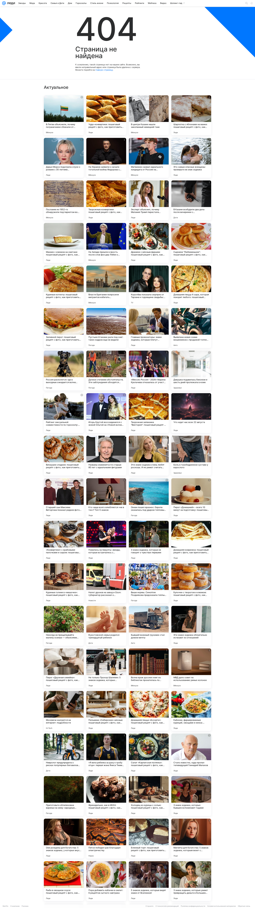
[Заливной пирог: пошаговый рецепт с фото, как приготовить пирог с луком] (64, 328)
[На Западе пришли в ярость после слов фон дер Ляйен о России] (106, 243)
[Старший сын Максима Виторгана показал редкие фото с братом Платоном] (64, 498)
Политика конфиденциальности (193, 906)
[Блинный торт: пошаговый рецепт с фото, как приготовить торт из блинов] (149, 839)
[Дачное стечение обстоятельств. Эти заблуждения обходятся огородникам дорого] (106, 371)
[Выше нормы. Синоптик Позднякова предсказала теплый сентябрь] (149, 583)
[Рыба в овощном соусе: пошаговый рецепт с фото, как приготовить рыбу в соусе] (64, 881)
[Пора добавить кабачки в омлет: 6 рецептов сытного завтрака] (106, 881)
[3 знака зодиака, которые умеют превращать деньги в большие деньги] (191, 881)
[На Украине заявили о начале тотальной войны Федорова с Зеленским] (106, 158)
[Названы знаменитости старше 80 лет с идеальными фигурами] (106, 456)
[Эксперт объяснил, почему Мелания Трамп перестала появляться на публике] (149, 200)
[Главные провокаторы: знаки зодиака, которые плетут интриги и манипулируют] (149, 328)
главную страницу (104, 70)
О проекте (149, 906)
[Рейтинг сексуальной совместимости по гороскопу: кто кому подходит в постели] (64, 413)
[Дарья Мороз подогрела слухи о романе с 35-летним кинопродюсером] (64, 158)
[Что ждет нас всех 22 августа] (191, 413)
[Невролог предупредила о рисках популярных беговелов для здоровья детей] (64, 753)
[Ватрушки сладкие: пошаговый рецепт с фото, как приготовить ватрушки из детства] (64, 456)
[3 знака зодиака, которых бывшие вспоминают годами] (191, 796)
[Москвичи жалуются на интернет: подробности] (64, 711)
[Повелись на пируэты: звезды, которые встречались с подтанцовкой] (106, 541)
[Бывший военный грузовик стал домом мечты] (149, 626)
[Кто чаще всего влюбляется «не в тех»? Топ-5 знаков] (106, 498)
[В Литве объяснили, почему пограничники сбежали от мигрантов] (64, 115)
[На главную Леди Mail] (10, 3)
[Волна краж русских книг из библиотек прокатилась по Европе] (149, 668)
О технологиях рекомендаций (167, 906)
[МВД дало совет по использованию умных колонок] (191, 668)
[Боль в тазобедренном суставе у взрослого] (191, 456)
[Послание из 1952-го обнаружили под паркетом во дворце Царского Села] (64, 200)
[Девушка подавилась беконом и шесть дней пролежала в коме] (191, 371)
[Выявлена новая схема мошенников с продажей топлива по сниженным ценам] (191, 328)
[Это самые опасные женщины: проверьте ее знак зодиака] (191, 158)
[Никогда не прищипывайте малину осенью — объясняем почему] (64, 626)
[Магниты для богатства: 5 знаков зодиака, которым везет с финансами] (191, 839)
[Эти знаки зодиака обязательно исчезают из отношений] (191, 626)
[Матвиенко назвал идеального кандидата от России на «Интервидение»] (149, 158)
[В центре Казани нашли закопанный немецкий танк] (149, 115)
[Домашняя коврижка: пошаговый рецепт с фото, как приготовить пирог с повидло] (191, 541)
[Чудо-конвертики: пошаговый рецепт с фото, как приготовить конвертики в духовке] (106, 115)
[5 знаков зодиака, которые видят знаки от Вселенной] (149, 881)
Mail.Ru (5, 906)
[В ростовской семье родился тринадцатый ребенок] (106, 626)
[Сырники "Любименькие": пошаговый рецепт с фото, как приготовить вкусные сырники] (191, 243)
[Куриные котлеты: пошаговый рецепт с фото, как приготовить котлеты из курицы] (64, 285)
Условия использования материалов (221, 906)
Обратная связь (244, 906)
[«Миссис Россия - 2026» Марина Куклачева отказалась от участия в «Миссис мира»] (149, 371)
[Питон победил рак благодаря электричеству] (106, 839)
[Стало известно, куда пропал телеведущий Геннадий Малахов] (191, 753)
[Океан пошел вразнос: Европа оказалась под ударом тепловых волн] (149, 498)
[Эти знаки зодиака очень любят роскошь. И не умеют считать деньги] (149, 456)
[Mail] (4, 3)
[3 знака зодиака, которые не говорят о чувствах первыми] (149, 541)
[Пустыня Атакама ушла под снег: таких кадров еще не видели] (106, 328)
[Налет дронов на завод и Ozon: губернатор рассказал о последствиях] (106, 583)
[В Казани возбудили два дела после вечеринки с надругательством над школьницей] (191, 200)
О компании (15, 906)
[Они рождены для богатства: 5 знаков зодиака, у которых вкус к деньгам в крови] (64, 839)
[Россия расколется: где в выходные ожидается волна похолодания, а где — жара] (64, 371)
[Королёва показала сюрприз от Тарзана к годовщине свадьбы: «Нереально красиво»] (149, 285)
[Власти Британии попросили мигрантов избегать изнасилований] (106, 285)
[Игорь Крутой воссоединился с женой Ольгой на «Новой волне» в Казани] (106, 413)
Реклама (25, 906)
